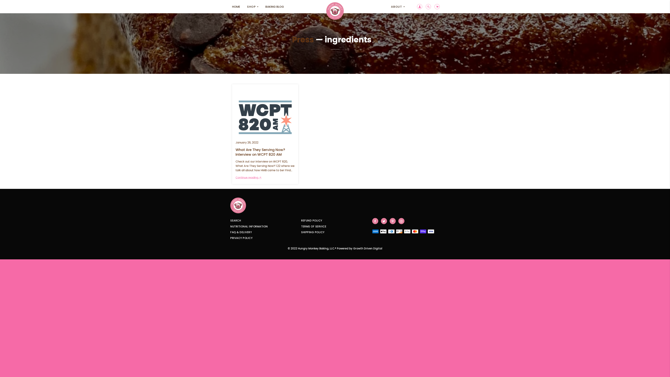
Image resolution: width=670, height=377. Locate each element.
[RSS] (375, 41)
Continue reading (247, 177)
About (397, 7)
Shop (252, 7)
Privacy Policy (241, 238)
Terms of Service (313, 226)
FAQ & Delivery (241, 232)
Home (236, 7)
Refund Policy (311, 220)
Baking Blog (274, 7)
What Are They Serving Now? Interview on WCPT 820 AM (260, 152)
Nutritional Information (249, 226)
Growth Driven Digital (367, 248)
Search (235, 220)
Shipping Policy (313, 232)
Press (303, 39)
